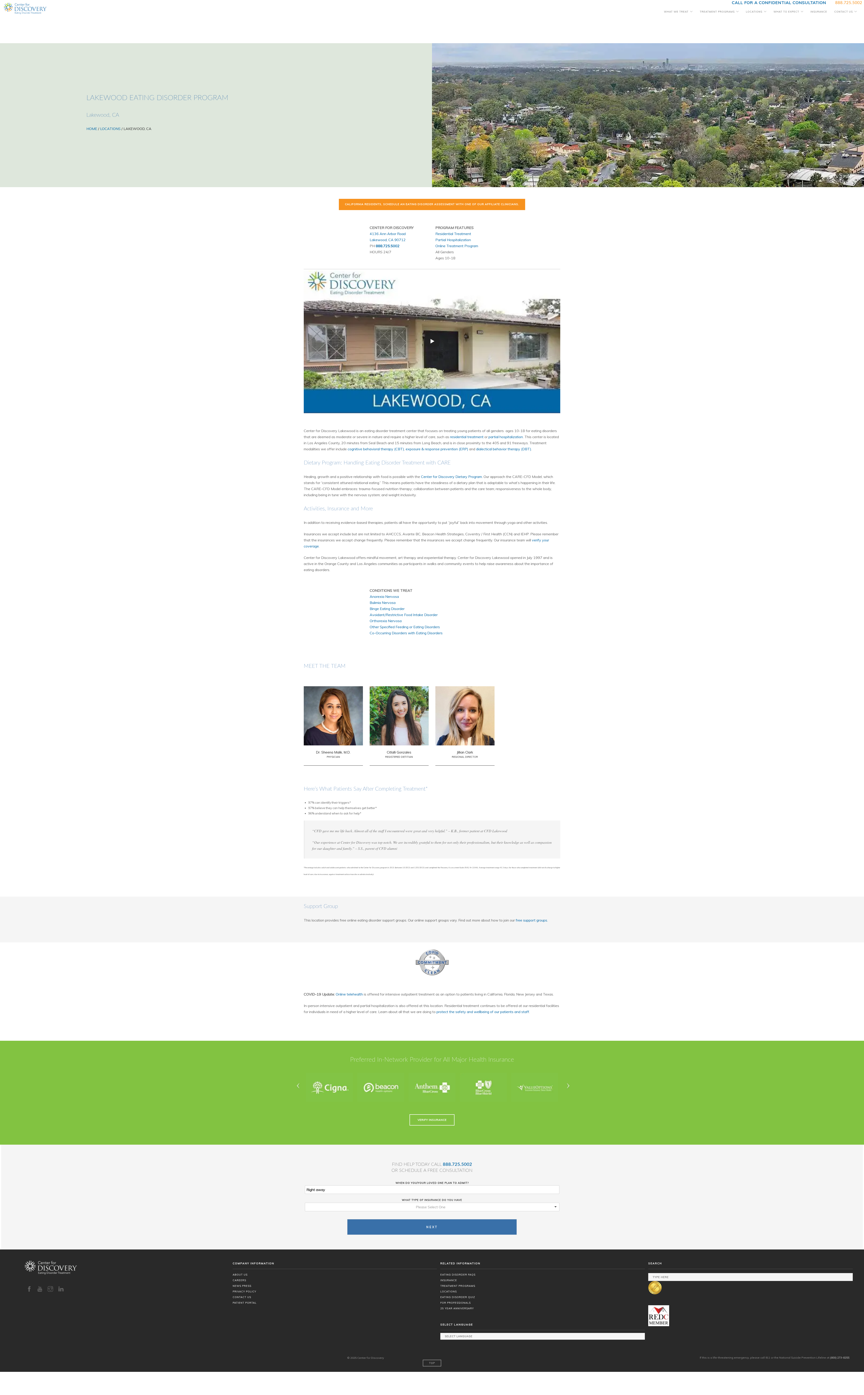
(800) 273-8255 (839, 1357)
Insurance (818, 11)
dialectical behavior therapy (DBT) (503, 449)
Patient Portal (244, 1302)
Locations (754, 11)
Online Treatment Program (456, 246)
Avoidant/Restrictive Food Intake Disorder (404, 614)
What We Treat (676, 11)
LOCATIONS (110, 128)
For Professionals (455, 1302)
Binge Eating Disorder (387, 608)
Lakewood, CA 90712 (388, 240)
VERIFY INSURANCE (432, 1119)
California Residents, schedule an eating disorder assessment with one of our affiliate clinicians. (432, 204)
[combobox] (432, 1207)
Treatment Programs (717, 11)
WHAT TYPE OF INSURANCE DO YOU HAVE (432, 1200)
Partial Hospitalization (453, 240)
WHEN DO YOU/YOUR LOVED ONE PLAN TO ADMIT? (432, 1182)
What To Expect (786, 11)
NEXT (432, 1227)
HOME (91, 128)
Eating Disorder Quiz (457, 1297)
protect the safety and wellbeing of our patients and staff (482, 1011)
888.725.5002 (388, 246)
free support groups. (532, 920)
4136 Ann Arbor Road (388, 233)
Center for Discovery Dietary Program (451, 476)
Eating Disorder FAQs (457, 1274)
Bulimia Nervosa (383, 602)
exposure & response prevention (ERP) (437, 449)
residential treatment (467, 437)
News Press (242, 1285)
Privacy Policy (244, 1291)
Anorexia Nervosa (384, 596)
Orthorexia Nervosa (386, 621)
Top (432, 1363)
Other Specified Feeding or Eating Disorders (405, 627)
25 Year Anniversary (457, 1308)
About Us (240, 1274)
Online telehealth (349, 994)
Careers (239, 1280)
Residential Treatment (453, 233)
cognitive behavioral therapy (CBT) (376, 449)
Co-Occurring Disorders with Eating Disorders (406, 633)
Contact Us (843, 11)
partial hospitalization (505, 437)
